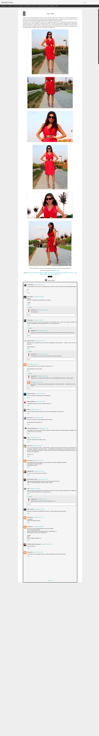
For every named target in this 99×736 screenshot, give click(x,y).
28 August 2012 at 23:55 (34, 488)
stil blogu (52, 274)
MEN (57, 6)
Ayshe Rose (36, 272)
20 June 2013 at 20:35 (37, 552)
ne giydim (45, 274)
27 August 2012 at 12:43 (40, 340)
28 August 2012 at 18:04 (42, 479)
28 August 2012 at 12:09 (38, 417)
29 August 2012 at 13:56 (39, 509)
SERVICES (20, 6)
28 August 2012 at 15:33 (39, 471)
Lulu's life (29, 445)
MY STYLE (34, 6)
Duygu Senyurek (30, 393)
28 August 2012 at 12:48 (43, 428)
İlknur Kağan (30, 296)
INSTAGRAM (52, 6)
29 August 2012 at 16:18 (37, 382)
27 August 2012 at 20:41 (40, 393)
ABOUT (10, 6)
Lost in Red (50, 14)
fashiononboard (30, 340)
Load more (50, 580)
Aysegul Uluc (57, 270)
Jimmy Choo (70, 272)
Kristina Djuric (30, 284)
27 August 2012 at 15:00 (33, 364)
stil (48, 274)
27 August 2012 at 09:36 (39, 284)
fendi (51, 272)
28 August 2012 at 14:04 (37, 445)
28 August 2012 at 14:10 (38, 460)
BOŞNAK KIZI (30, 471)
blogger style (47, 272)
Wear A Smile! (30, 509)
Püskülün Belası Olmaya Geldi (34, 544)
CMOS (28, 409)
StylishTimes (57, 274)
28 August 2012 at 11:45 (35, 409)
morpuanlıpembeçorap (32, 428)
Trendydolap (30, 320)
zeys (28, 488)
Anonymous (29, 460)
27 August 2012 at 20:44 (42, 354)
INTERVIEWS (27, 6)
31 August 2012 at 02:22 (38, 526)
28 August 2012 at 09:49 (40, 401)
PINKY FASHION (30, 401)
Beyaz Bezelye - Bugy (32, 479)
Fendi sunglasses (63, 272)
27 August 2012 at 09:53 (38, 320)
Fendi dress (55, 272)
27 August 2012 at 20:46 (42, 330)
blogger (41, 272)
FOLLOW (15, 6)
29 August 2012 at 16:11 (38, 517)
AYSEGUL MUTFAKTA (43, 6)
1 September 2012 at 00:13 (47, 544)
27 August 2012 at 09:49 (38, 296)
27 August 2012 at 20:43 (42, 376)
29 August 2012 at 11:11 (42, 499)
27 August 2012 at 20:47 (42, 309)
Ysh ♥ (28, 437)
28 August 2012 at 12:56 (35, 437)
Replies (30, 307)
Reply (28, 292)
